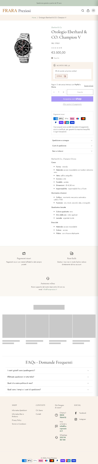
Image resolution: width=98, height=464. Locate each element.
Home (34, 17)
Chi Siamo (39, 410)
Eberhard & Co (56, 27)
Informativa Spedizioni (19, 410)
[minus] (54, 92)
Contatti (38, 414)
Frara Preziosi (52, 458)
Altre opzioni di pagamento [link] (72, 104)
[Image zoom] (24, 48)
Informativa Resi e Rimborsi (18, 415)
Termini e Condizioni (19, 424)
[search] (82, 10)
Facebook (82, 413)
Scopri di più (88, 86)
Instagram (82, 419)
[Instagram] (76, 419)
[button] (80, 92)
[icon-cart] (88, 10)
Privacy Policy (16, 420)
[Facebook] (76, 413)
